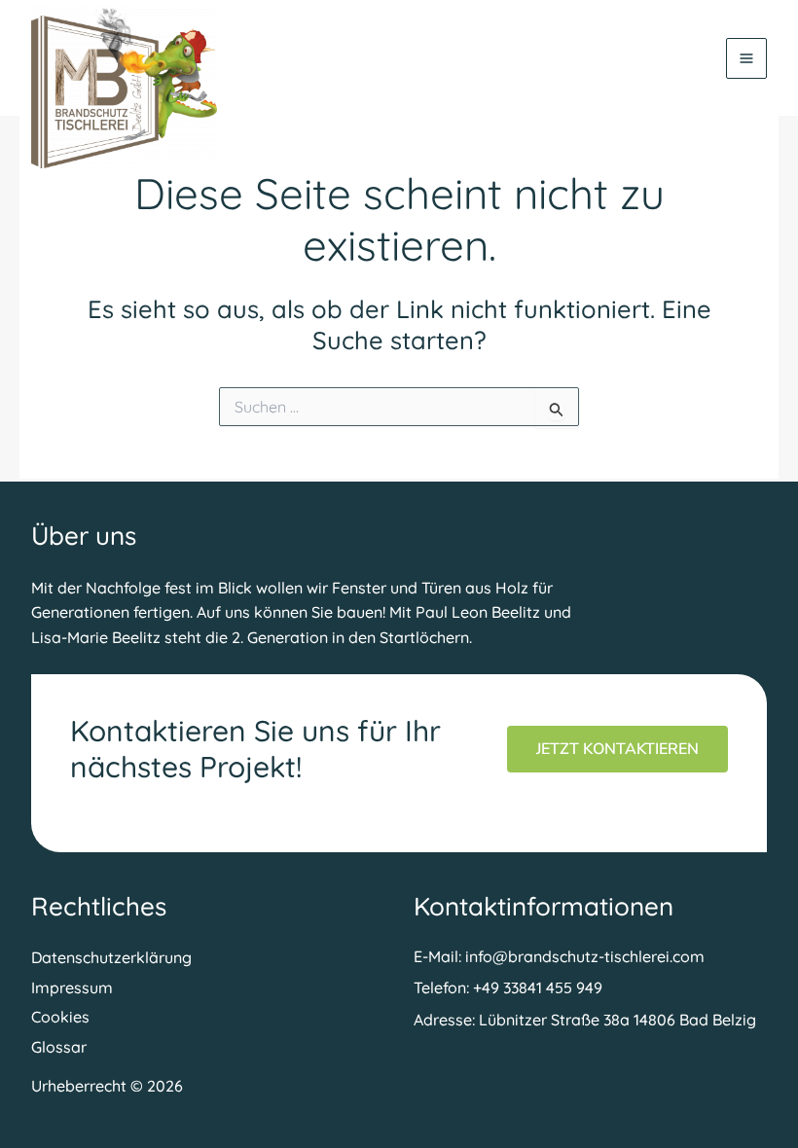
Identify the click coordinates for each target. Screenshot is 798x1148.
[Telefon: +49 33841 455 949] (508, 987)
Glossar (59, 1047)
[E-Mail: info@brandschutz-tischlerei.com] (559, 956)
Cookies (60, 1016)
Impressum (72, 987)
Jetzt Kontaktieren (617, 749)
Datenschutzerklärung (111, 957)
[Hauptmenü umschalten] (746, 58)
